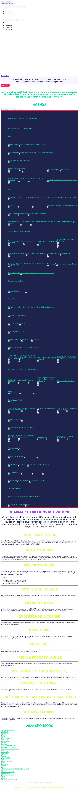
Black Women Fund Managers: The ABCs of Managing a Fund (26, 253)
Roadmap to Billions (13, 6)
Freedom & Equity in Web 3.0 (17, 456)
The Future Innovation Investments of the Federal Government (27, 213)
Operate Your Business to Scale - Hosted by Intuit (23, 347)
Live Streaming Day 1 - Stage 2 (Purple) (20, 128)
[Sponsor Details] (7, 730)
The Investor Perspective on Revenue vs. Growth (61, 264)
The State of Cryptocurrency (17, 315)
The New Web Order (14, 448)
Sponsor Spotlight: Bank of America (19, 231)
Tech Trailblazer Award (15, 488)
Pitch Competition (14, 20)
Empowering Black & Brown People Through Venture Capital (26, 480)
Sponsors (9, 16)
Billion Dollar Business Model (65, 381)
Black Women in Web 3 (15, 400)
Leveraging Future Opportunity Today (19, 160)
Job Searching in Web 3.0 (16, 331)
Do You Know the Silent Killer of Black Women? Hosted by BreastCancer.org (31, 307)
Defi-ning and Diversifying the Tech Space (21, 427)
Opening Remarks (13, 291)
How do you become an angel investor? (59, 253)
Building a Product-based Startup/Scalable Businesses (25, 339)
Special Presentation (14, 299)
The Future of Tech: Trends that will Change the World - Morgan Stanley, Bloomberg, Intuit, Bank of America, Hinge (22, 357)
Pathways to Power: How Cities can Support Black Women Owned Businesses (21, 436)
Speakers (9, 13)
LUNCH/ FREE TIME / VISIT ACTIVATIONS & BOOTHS (24, 369)
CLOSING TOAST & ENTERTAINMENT (19, 504)
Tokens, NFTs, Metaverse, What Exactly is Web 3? (62, 205)
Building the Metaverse (15, 419)
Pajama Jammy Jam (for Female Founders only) (23, 118)
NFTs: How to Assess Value (16, 323)
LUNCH (10, 189)
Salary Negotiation (42, 437)
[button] (5, 85)
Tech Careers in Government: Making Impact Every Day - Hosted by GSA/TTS (21, 408)
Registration (12, 136)
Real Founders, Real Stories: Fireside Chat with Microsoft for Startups (29, 464)
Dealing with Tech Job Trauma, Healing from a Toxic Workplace (66, 357)
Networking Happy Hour (15, 281)
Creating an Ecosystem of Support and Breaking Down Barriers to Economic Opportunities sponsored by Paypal (42, 197)
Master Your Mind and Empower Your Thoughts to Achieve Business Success (31, 152)
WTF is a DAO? (12, 392)
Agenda (8, 11)
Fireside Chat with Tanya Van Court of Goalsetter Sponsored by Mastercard (31, 273)
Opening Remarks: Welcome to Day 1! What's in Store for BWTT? (27, 144)
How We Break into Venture (16, 168)
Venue (7, 18)
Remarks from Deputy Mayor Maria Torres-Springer (24, 496)
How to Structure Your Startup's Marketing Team (62, 180)
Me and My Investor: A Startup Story (58, 169)
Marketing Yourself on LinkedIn (46, 408)
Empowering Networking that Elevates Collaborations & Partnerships (46, 379)
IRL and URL (12, 205)
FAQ (6, 22)
